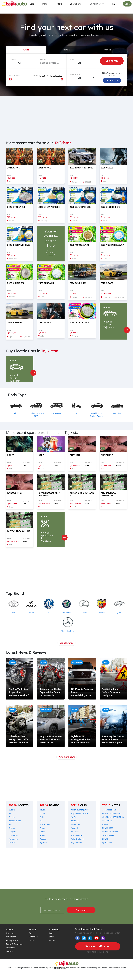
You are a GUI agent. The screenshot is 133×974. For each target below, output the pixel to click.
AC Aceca (75, 831)
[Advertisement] (66, 116)
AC (41, 820)
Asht (11, 824)
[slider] (10, 79)
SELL (127, 3)
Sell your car (111, 80)
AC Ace (74, 817)
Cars (32, 3)
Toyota (43, 810)
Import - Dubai (15, 820)
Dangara (12, 831)
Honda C (106, 824)
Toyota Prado (76, 835)
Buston (12, 810)
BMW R (105, 839)
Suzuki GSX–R (108, 835)
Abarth (43, 839)
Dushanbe (13, 835)
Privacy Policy (12, 940)
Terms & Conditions (14, 944)
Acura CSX (75, 824)
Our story (10, 933)
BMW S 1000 (107, 828)
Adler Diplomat (77, 839)
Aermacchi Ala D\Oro (111, 813)
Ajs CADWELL (108, 842)
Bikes (44, 3)
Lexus (42, 831)
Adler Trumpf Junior (79, 810)
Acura (42, 813)
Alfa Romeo (45, 824)
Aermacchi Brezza (110, 831)
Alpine (42, 835)
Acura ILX (75, 828)
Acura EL (75, 820)
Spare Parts (75, 3)
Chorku (12, 828)
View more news (66, 756)
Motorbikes (33, 936)
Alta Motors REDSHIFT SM (113, 817)
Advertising (11, 936)
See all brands (66, 642)
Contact (9, 951)
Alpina (42, 828)
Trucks (58, 3)
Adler (42, 817)
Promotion (10, 947)
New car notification (98, 946)
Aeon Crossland (109, 810)
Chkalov (12, 817)
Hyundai (43, 842)
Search (113, 61)
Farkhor (12, 842)
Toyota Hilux (76, 842)
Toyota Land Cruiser (79, 813)
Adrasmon (13, 839)
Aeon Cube (107, 820)
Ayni (10, 813)
